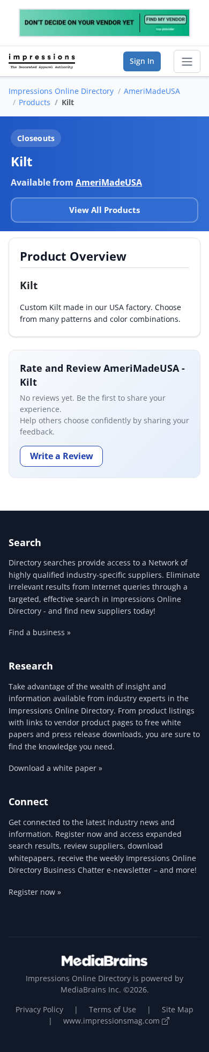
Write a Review (61, 456)
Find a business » (40, 632)
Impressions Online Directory (61, 91)
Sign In (142, 61)
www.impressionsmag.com (112, 1021)
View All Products (104, 209)
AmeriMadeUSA (152, 91)
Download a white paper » (55, 768)
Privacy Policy (39, 1009)
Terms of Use (112, 1009)
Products (34, 102)
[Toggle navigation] (187, 61)
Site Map (177, 1009)
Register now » (35, 892)
